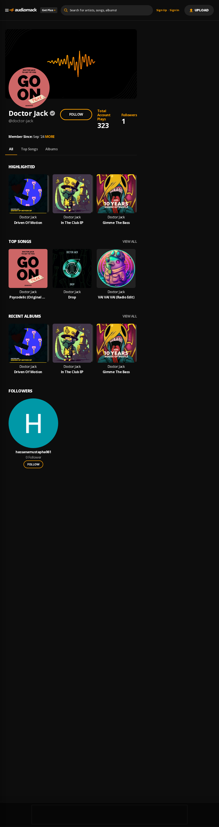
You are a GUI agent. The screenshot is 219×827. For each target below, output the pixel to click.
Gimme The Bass (116, 223)
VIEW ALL (130, 241)
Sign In (174, 10)
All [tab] (11, 149)
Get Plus (49, 10)
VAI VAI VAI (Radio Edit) (116, 297)
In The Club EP (72, 223)
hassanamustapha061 (33, 452)
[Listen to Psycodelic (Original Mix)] (28, 268)
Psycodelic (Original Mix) (28, 297)
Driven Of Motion (28, 223)
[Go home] (23, 10)
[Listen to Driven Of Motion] (28, 193)
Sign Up (161, 10)
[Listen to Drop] (72, 268)
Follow (76, 114)
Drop (72, 297)
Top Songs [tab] (29, 149)
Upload (202, 10)
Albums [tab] (51, 149)
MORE (50, 136)
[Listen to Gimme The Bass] (116, 193)
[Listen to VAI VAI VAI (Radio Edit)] (116, 268)
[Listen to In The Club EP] (72, 193)
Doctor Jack (28, 217)
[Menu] (7, 10)
